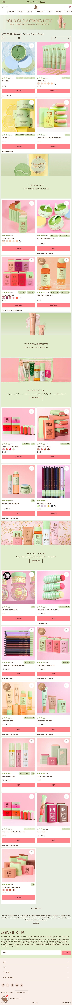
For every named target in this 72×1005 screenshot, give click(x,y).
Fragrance (40, 12)
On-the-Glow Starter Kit (44, 776)
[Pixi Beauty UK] (36, 7)
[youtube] (21, 985)
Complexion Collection (44, 721)
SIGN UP (66, 952)
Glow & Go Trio (42, 832)
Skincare (11, 12)
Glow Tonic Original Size (45, 295)
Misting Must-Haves (8, 776)
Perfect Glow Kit (7, 721)
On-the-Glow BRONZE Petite (11, 887)
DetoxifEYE (5, 81)
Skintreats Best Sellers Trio (10, 503)
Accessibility (4, 1002)
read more (36, 923)
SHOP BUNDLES (36, 561)
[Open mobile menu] (2, 7)
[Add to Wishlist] (32, 46)
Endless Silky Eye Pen (44, 503)
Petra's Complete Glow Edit (45, 665)
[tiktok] (7, 985)
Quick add (18, 91)
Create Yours (36, 398)
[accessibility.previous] (2, 2)
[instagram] (3, 985)
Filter (4, 38)
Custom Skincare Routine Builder (29, 34)
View (53, 248)
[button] (36, 962)
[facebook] (12, 985)
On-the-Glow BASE (8, 238)
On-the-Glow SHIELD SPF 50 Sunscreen (49, 138)
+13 (55, 84)
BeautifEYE (5, 138)
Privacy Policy (34, 1002)
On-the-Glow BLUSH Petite (10, 447)
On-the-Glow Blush (8, 295)
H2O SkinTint (41, 81)
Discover (58, 12)
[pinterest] (17, 985)
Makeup (21, 12)
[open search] (7, 7)
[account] (64, 7)
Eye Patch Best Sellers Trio (45, 238)
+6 (55, 506)
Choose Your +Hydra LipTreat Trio (48, 610)
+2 (20, 298)
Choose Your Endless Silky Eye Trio (13, 665)
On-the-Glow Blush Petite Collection (13, 832)
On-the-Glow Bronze (43, 447)
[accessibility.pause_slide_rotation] (4, 2)
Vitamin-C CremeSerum (9, 610)
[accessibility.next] (70, 2)
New (49, 12)
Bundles (30, 12)
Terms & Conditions (66, 1002)
